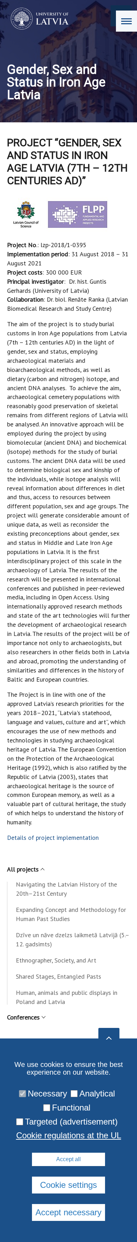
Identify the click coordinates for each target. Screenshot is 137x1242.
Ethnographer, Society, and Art (56, 960)
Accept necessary (68, 1212)
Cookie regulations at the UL (68, 1135)
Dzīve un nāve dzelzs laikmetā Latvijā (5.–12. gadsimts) (72, 939)
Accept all (68, 1159)
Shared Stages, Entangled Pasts (58, 976)
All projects (23, 869)
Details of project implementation (53, 838)
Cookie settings (68, 1185)
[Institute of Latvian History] (37, 19)
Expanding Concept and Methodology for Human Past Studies (71, 914)
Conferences (23, 1017)
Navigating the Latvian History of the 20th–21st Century (66, 888)
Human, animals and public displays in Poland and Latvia (66, 997)
